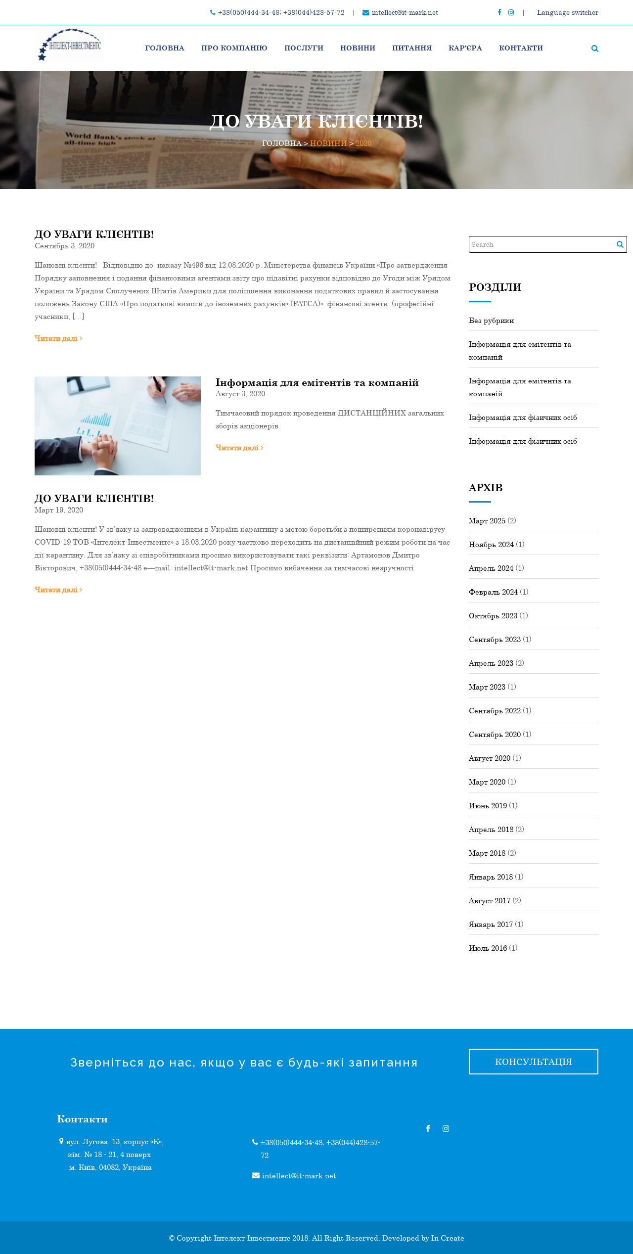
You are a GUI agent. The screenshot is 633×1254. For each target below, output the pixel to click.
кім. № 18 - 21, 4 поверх (109, 1154)
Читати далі (57, 337)
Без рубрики (491, 320)
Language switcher (567, 12)
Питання (412, 48)
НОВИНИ (357, 48)
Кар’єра (465, 48)
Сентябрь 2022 (495, 710)
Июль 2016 (488, 947)
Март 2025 (487, 520)
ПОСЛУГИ (303, 48)
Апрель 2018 (491, 829)
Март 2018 (487, 852)
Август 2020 (489, 757)
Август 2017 (489, 900)
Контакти (521, 48)
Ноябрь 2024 (491, 544)
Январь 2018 (491, 876)
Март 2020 (487, 781)
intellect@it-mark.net (405, 12)
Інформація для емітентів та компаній (317, 382)
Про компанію (234, 48)
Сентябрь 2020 (495, 734)
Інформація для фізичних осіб (523, 417)
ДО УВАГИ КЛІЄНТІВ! (94, 234)
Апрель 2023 (491, 662)
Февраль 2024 (493, 591)
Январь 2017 (491, 924)
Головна (164, 48)
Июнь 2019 (488, 805)
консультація (533, 1061)
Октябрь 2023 (493, 615)
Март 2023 (487, 686)
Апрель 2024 (491, 567)
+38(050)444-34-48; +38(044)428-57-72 (281, 12)
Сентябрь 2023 (495, 639)
